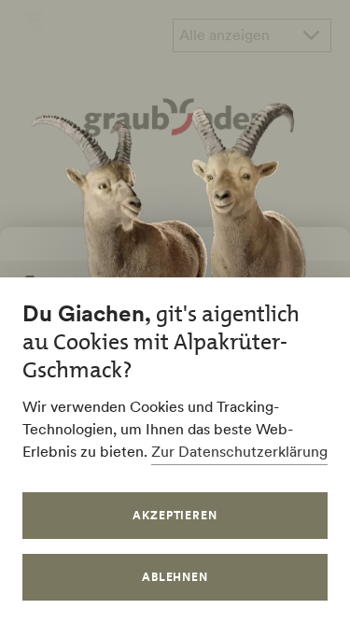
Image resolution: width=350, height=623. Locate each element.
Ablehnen (175, 577)
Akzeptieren (175, 515)
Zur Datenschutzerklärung (239, 451)
